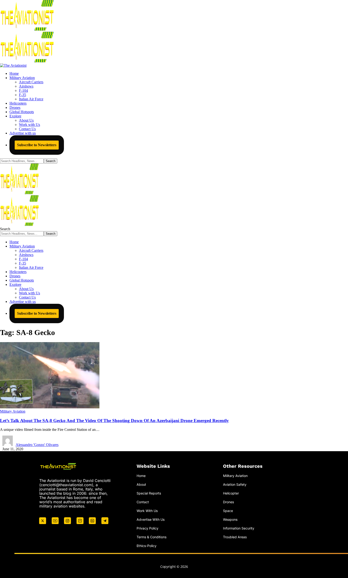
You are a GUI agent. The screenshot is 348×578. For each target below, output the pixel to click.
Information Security (238, 528)
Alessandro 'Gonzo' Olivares (37, 445)
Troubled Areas (235, 537)
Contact (143, 502)
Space (228, 511)
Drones (228, 502)
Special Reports (149, 493)
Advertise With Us (151, 519)
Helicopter (231, 493)
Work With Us (147, 511)
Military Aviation (12, 411)
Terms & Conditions (151, 537)
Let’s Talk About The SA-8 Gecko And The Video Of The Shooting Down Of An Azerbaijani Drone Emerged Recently (114, 420)
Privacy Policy (147, 528)
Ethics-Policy (146, 546)
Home (141, 476)
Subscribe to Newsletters (36, 145)
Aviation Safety (234, 484)
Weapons (230, 519)
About (141, 484)
